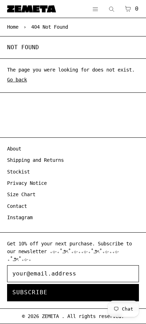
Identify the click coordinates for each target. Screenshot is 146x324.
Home (12, 27)
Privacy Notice (27, 183)
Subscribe (29, 292)
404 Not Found (49, 27)
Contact (17, 206)
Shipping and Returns (35, 160)
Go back (17, 80)
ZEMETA (52, 316)
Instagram (20, 217)
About (14, 149)
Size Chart (21, 194)
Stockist (18, 172)
